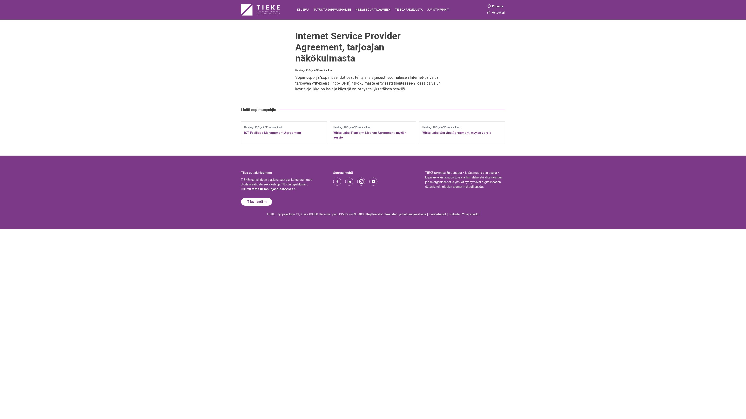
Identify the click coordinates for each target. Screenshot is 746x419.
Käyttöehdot (374, 214)
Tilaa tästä (255, 201)
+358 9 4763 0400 (351, 214)
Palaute (454, 214)
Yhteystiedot (470, 214)
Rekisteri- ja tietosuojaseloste (405, 214)
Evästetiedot (437, 214)
